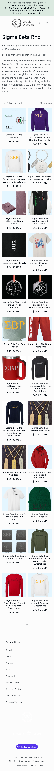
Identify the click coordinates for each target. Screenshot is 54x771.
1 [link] (19, 625)
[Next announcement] (49, 8)
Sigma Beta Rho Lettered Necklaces (40, 429)
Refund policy (24, 761)
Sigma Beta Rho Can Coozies (14, 345)
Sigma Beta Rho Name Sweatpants (39, 345)
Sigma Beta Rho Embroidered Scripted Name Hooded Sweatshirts (39, 387)
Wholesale (11, 676)
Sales (8, 669)
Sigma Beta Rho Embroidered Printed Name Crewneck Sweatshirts (14, 604)
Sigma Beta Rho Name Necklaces (14, 473)
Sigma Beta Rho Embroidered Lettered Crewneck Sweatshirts (14, 179)
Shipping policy (36, 765)
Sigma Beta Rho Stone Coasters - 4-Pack (14, 557)
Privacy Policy (13, 695)
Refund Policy (12, 682)
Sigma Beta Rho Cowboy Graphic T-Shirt (40, 263)
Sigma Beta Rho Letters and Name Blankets (14, 221)
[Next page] (35, 625)
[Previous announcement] (5, 8)
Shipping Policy (13, 689)
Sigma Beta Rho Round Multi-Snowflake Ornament (14, 305)
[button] (6, 23)
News (8, 656)
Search (9, 650)
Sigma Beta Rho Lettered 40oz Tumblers (14, 386)
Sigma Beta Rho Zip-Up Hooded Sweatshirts (40, 475)
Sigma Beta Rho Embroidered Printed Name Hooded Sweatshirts (40, 560)
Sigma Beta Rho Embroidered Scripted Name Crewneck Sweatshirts (14, 432)
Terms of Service (14, 702)
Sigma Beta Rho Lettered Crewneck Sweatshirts (40, 603)
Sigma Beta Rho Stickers (14, 136)
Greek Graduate (25, 757)
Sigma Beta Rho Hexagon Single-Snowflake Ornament (40, 305)
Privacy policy (39, 761)
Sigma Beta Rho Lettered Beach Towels (14, 261)
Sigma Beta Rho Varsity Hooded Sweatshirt (40, 221)
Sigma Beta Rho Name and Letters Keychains (39, 178)
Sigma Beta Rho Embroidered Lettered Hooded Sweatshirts (39, 137)
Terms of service (20, 765)
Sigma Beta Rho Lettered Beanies (40, 515)
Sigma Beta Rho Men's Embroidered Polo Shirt (14, 517)
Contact (9, 663)
